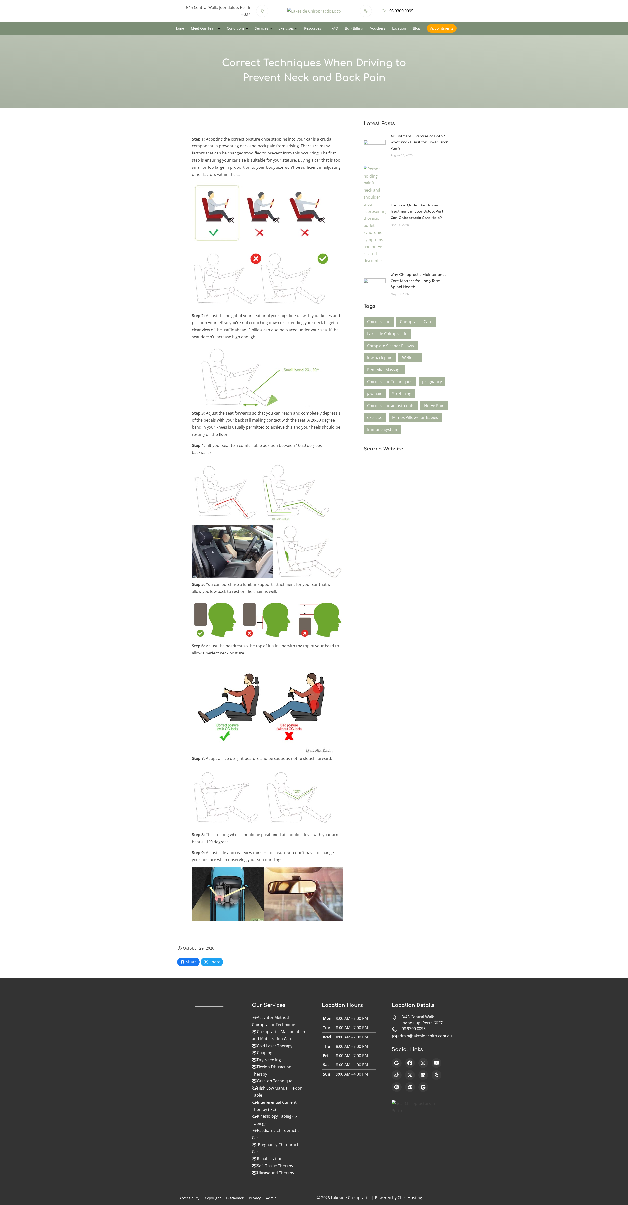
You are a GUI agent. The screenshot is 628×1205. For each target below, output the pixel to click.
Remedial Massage (384, 369)
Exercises (286, 28)
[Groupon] (423, 1087)
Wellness (410, 357)
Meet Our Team (204, 28)
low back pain (379, 357)
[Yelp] (436, 1075)
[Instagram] (423, 1063)
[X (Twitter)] (410, 1075)
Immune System (382, 429)
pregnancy (432, 381)
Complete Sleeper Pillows (390, 345)
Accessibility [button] (189, 1198)
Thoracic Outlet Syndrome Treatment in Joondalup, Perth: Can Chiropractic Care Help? (418, 211)
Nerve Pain (434, 405)
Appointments (441, 28)
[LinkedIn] (423, 1075)
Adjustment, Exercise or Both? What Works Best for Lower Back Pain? (419, 142)
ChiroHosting (410, 1197)
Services (261, 28)
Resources (312, 28)
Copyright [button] (213, 1198)
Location (399, 28)
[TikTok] (397, 1075)
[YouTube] (436, 1063)
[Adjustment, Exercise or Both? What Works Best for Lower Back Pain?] (375, 145)
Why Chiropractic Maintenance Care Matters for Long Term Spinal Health (418, 281)
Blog (416, 28)
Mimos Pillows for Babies (415, 417)
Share (191, 962)
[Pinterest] (397, 1087)
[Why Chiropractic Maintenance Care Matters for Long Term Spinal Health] (375, 283)
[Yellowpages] (410, 1087)
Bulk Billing (354, 28)
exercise (374, 417)
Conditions (236, 28)
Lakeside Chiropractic (387, 333)
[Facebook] (410, 1063)
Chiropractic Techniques (389, 381)
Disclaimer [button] (235, 1198)
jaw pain (374, 393)
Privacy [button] (255, 1198)
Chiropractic (378, 321)
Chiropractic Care (416, 321)
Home (179, 28)
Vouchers (377, 28)
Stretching (401, 393)
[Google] (397, 1063)
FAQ (334, 28)
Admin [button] (271, 1198)
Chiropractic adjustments (390, 405)
